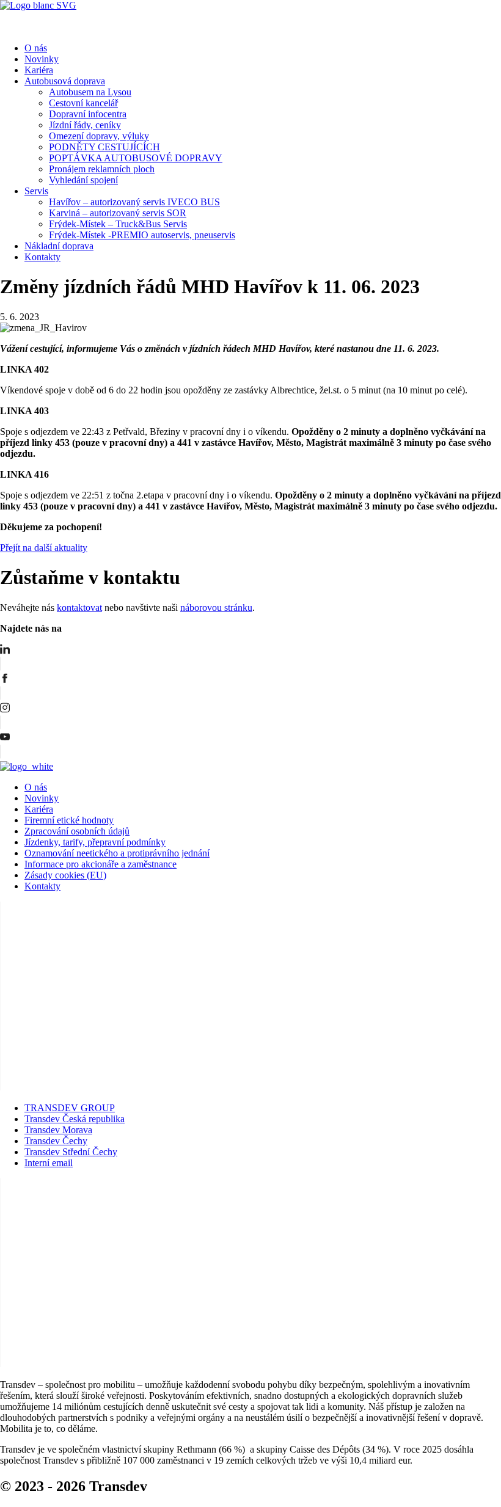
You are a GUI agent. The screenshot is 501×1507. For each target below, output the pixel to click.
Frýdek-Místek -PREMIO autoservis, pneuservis (142, 235)
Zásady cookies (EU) (65, 875)
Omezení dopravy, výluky (99, 136)
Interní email (48, 1163)
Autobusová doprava (64, 81)
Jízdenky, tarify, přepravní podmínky (95, 842)
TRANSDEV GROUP (69, 1108)
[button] (250, 22)
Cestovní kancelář (83, 103)
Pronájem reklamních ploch (102, 169)
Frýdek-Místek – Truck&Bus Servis (118, 224)
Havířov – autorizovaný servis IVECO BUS (134, 202)
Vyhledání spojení (83, 180)
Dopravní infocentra (87, 114)
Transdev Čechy (55, 1141)
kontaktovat (79, 607)
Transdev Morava (58, 1130)
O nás (35, 48)
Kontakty (42, 257)
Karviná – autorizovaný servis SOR (117, 213)
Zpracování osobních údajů (77, 831)
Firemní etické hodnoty (69, 820)
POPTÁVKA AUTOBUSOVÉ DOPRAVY (135, 158)
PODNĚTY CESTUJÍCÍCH (104, 147)
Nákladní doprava (58, 246)
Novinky (41, 59)
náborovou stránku (216, 607)
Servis (36, 191)
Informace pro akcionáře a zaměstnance (100, 864)
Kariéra (38, 70)
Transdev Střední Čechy (70, 1152)
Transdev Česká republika (74, 1119)
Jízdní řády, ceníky (85, 125)
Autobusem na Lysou (90, 92)
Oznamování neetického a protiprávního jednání (117, 853)
